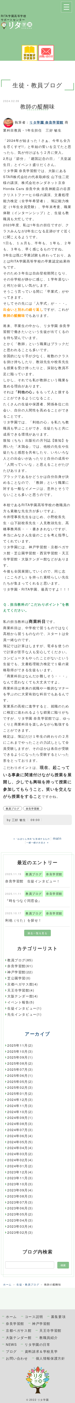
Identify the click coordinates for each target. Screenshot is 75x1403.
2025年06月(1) (20, 1075)
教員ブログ (12, 808)
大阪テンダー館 (18, 1337)
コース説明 (34, 1316)
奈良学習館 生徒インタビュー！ (32, 881)
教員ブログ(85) (20, 960)
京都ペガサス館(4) (22, 984)
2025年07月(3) (20, 1069)
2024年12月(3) (20, 1099)
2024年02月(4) (20, 1159)
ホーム (7, 1284)
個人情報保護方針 (50, 1358)
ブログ (11, 1351)
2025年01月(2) (20, 1093)
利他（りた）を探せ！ (23, 920)
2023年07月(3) (20, 1202)
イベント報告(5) (20, 1002)
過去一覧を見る (37, 933)
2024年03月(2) (20, 1153)
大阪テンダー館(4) (22, 996)
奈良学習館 (32, 808)
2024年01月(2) (20, 1166)
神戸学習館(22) (20, 972)
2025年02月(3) (20, 1087)
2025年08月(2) (20, 1063)
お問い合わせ (17, 1358)
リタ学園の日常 (37, 1344)
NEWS (11, 1344)
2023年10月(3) (20, 1184)
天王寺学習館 (50, 1330)
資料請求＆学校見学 (41, 1351)
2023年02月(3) (20, 1232)
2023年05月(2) (20, 1214)
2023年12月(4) (20, 1172)
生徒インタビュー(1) (24, 1008)
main (57, 838)
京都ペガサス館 (18, 1330)
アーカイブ (37, 1033)
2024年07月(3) (20, 1129)
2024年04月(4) (20, 1147)
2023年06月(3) (20, 1208)
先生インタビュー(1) (24, 1014)
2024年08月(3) (20, 1123)
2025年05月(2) (20, 1081)
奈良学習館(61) (20, 965)
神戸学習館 (41, 1323)
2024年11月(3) (20, 1105)
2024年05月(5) (20, 1141)
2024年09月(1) (20, 1117)
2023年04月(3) (20, 1220)
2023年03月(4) (20, 1226)
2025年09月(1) (20, 1057)
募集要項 (58, 1316)
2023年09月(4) (20, 1190)
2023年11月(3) (20, 1177)
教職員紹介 (48, 1337)
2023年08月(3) (20, 1196)
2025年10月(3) (20, 1051)
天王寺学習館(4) (20, 990)
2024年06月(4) (20, 1135)
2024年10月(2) (20, 1111)
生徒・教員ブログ (27, 1284)
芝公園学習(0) (19, 978)
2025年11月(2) (20, 1045)
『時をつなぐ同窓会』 (23, 900)
